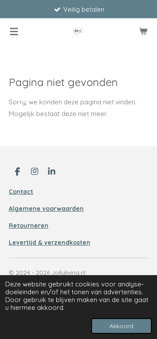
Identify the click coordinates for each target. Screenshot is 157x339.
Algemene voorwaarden (46, 209)
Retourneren (28, 225)
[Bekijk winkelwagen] (143, 31)
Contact (21, 192)
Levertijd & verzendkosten (49, 242)
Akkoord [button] (121, 325)
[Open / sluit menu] (14, 31)
